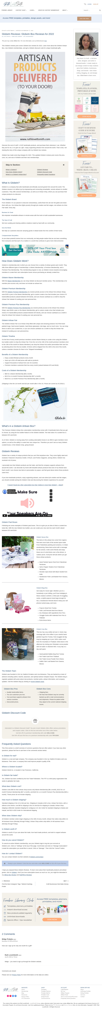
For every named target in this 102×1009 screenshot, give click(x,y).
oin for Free (84, 18)
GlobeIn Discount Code (44, 172)
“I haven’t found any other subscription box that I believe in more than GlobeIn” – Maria (34, 485)
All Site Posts (6, 36)
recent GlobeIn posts (37, 681)
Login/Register (64, 989)
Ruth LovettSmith (11, 955)
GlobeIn (14, 872)
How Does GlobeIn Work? (14, 172)
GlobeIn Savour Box (42, 537)
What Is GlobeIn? (11, 169)
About (82, 989)
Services (82, 994)
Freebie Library (7, 10)
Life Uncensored (28, 36)
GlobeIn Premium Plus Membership (19, 308)
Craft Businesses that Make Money (57, 882)
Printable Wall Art (45, 993)
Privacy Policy (16, 975)
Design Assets (45, 996)
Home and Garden (17, 36)
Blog (23, 993)
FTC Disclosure (26, 998)
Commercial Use (45, 998)
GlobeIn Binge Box (42, 588)
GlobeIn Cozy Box (41, 629)
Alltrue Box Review (10, 875)
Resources (24, 994)
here (45, 41)
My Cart (63, 991)
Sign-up (95, 4)
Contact (82, 996)
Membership (25, 991)
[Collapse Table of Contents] (64, 165)
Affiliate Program (65, 993)
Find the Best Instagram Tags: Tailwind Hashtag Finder (17, 883)
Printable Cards (45, 994)
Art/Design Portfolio (85, 991)
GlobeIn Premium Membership (17, 292)
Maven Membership (14, 281)
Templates (44, 989)
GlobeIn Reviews (42, 169)
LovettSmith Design (35, 1003)
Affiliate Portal (64, 994)
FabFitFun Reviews (25, 875)
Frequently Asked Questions (46, 174)
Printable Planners (46, 991)
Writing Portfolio (84, 993)
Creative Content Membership (48, 10)
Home (23, 989)
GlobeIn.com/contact (36, 857)
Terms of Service (68, 1005)
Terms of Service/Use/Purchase (69, 996)
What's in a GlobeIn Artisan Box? (16, 174)
